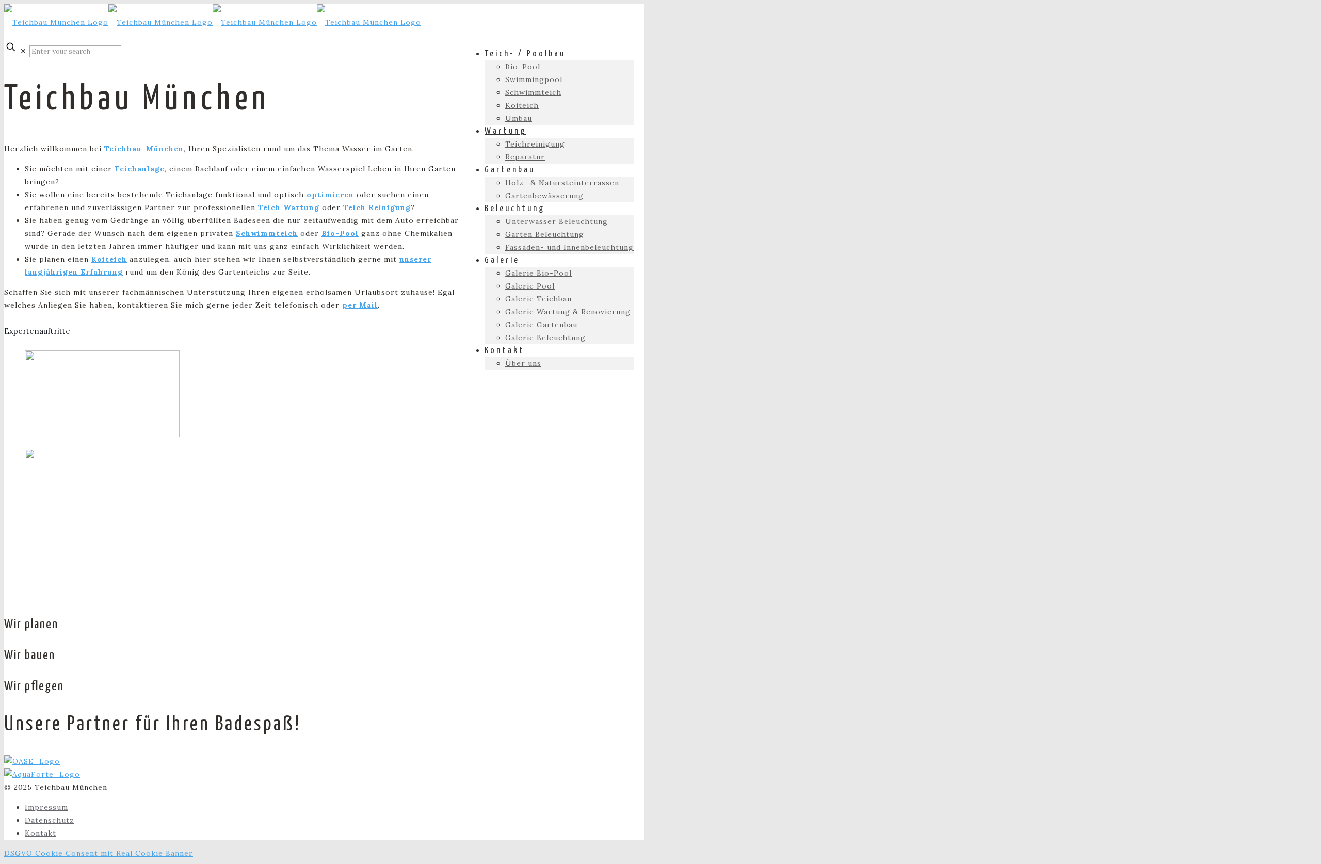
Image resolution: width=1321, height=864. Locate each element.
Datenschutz (49, 820)
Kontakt (40, 833)
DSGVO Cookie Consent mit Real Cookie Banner (98, 853)
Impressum (46, 807)
